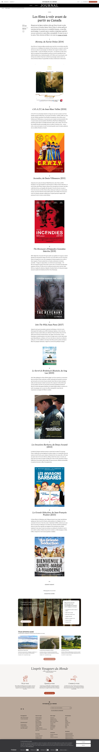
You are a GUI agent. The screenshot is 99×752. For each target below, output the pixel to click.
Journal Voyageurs (38, 718)
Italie (66, 718)
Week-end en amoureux (54, 721)
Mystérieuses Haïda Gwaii (23, 650)
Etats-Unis (67, 725)
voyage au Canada (62, 35)
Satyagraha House (38, 737)
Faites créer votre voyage (26, 621)
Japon (66, 717)
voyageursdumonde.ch (69, 734)
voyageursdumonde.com (69, 738)
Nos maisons (37, 733)
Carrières (51, 735)
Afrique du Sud (67, 722)
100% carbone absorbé (24, 717)
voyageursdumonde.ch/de (69, 735)
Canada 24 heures (69, 654)
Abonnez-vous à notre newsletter (56, 707)
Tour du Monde (52, 726)
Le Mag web (37, 720)
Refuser (83, 745)
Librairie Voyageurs (38, 717)
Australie (66, 721)
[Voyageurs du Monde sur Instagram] (21, 709)
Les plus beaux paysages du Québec (47, 650)
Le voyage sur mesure (24, 726)
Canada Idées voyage (27, 654)
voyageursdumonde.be (69, 733)
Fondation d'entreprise (54, 734)
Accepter (83, 741)
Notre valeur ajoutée (24, 728)
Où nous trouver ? (23, 724)
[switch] (37, 750)
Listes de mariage (38, 723)
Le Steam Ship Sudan (38, 735)
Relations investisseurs (54, 737)
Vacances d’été (52, 722)
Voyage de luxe (52, 725)
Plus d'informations (30, 746)
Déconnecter (52, 727)
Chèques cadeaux (38, 725)
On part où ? (52, 717)
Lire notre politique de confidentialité (57, 710)
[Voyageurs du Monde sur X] (23, 709)
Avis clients (37, 726)
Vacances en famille (53, 720)
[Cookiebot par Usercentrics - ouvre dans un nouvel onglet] (13, 750)
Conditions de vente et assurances (41, 729)
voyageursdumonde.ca (69, 737)
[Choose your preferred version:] (79, 2)
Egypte (66, 720)
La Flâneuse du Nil (38, 738)
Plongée (51, 729)
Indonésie (66, 723)
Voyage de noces (53, 718)
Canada (49, 12)
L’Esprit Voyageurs (24, 725)
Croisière (51, 723)
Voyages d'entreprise (38, 727)
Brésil (66, 726)
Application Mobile (38, 722)
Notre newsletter (38, 721)
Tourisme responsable (24, 718)
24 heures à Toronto (65, 650)
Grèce (66, 727)
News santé (37, 730)
